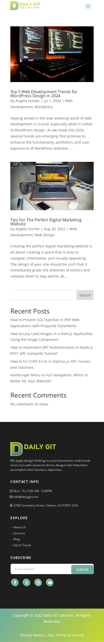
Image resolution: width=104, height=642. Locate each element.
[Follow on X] (26, 582)
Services (19, 533)
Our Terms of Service (66, 635)
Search (85, 295)
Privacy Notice (32, 635)
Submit (82, 569)
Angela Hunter (27, 100)
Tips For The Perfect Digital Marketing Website (46, 222)
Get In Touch (22, 545)
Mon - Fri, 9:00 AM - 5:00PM (32, 491)
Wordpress (44, 106)
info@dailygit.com (25, 497)
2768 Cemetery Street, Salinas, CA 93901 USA (45, 505)
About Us (19, 527)
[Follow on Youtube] (50, 582)
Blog (16, 539)
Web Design (45, 234)
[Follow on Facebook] (15, 582)
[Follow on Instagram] (38, 582)
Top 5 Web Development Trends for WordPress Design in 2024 (43, 94)
